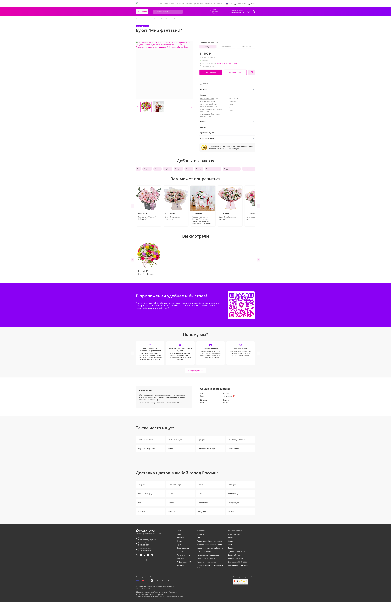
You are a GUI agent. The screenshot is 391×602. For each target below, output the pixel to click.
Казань (170, 494)
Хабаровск (142, 485)
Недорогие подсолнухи (147, 449)
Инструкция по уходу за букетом (210, 548)
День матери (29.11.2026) (237, 562)
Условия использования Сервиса (210, 544)
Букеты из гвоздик (175, 440)
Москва (201, 485)
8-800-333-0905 (143, 545)
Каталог (144, 12)
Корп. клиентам (198, 4)
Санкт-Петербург (174, 485)
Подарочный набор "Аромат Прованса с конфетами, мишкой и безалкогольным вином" (202, 218)
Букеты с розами (234, 449)
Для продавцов (187, 4)
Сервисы (220, 4)
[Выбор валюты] (231, 3)
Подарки (231, 548)
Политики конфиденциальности (209, 541)
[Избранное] (248, 11)
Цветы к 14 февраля (235, 558)
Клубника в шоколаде (236, 551)
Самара (171, 503)
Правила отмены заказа (206, 562)
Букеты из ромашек (145, 440)
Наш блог (180, 558)
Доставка (165, 4)
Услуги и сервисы (184, 555)
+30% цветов (226, 47)
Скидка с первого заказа (206, 558)
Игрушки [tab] (189, 169)
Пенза (140, 503)
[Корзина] (253, 11)
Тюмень (231, 512)
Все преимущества (195, 370)
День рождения (234, 534)
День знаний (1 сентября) (238, 565)
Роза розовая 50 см (207, 99)
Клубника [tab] (167, 169)
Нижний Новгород (145, 494)
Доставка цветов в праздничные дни (210, 566)
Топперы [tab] (199, 169)
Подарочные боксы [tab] (213, 169)
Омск (200, 494)
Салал (231, 104)
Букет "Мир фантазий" (146, 272)
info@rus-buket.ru (144, 550)
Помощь (213, 4)
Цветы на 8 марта (234, 555)
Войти (253, 4)
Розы (230, 544)
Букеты (230, 541)
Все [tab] (138, 169)
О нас (160, 4)
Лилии (170, 449)
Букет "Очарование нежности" (172, 216)
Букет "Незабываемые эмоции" (228, 216)
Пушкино (171, 512)
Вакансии (180, 565)
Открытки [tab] (147, 169)
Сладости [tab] (178, 169)
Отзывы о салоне (204, 551)
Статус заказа (241, 4)
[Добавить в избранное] (251, 72)
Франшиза (181, 551)
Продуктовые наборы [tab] (251, 169)
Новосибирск (203, 503)
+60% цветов (246, 47)
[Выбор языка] (227, 3)
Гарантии (178, 4)
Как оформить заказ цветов (208, 555)
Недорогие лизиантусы (207, 449)
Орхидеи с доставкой (236, 440)
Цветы (230, 538)
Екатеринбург (233, 503)
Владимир (202, 512)
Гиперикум (232, 102)
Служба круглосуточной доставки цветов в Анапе (156, 586)
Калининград (233, 494)
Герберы (201, 440)
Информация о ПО (184, 562)
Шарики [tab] (157, 169)
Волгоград (232, 485)
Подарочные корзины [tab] (231, 169)
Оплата (171, 4)
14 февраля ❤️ (229, 396)
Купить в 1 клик (235, 72)
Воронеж (141, 512)
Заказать (212, 72)
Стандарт (207, 47)
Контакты (207, 4)
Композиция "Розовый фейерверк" (147, 216)
